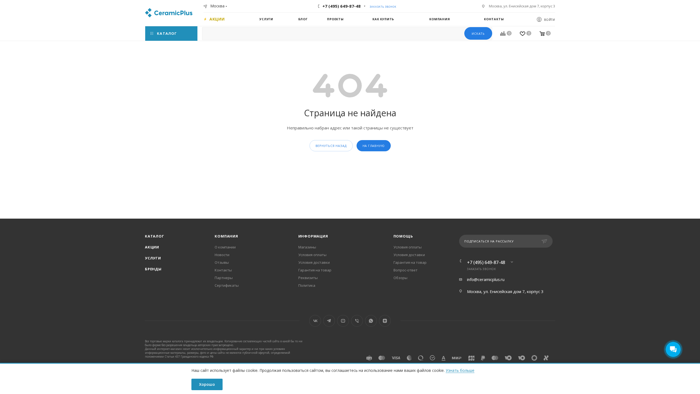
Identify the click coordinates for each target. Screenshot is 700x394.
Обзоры (400, 277)
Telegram (329, 321)
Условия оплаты (312, 254)
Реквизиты (308, 277)
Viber (357, 321)
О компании (225, 247)
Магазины (307, 247)
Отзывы (222, 262)
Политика (306, 285)
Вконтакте (315, 321)
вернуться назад (331, 146)
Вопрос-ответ (405, 270)
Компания (226, 236)
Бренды (153, 268)
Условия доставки (314, 262)
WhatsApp (371, 321)
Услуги (153, 258)
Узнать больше (460, 370)
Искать (478, 33)
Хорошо (207, 384)
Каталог (154, 236)
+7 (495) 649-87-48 (341, 6)
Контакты (223, 270)
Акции (152, 247)
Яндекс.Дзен (385, 321)
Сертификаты (227, 285)
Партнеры (224, 277)
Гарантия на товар (314, 270)
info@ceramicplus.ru (485, 279)
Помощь (403, 236)
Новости (222, 254)
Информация (313, 236)
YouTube (343, 321)
